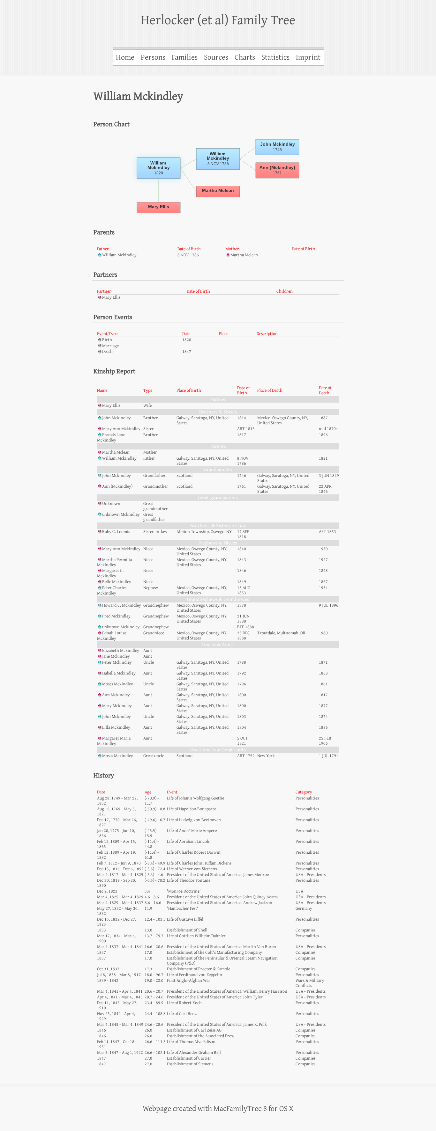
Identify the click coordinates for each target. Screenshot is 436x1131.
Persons (153, 57)
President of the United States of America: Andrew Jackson (219, 902)
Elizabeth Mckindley (120, 650)
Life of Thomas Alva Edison (191, 1041)
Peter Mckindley (117, 662)
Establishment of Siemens (190, 1064)
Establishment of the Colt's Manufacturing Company (214, 952)
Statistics (275, 57)
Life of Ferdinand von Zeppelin (194, 974)
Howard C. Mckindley (121, 605)
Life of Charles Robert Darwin (194, 852)
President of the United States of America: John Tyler (215, 997)
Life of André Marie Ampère (192, 830)
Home (125, 57)
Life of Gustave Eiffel (185, 919)
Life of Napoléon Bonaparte (191, 809)
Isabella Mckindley (119, 673)
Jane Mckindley (116, 656)
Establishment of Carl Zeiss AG (194, 1030)
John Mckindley (116, 417)
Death (107, 351)
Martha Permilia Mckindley (114, 562)
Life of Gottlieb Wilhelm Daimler (196, 935)
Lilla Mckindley (116, 727)
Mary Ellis (111, 297)
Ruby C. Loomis (116, 531)
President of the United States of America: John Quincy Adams (222, 897)
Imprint (308, 57)
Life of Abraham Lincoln (189, 841)
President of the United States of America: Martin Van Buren (221, 946)
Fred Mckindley (116, 616)
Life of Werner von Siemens (192, 869)
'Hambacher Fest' (182, 908)
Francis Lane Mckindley (111, 437)
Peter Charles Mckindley (111, 590)
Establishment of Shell (187, 930)
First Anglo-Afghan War (188, 980)
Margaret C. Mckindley (110, 573)
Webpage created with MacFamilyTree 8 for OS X (218, 1108)
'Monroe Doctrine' (184, 891)
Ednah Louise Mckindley (111, 636)
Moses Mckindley (117, 684)
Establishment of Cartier (189, 1058)
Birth (107, 339)
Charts (245, 57)
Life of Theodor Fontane (188, 880)
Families (185, 57)
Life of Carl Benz (182, 1013)
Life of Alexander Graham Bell (194, 1052)
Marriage (110, 345)
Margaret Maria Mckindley (114, 741)
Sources (216, 57)
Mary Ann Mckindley (121, 428)
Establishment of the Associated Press (200, 1036)
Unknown (111, 503)
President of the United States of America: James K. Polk (217, 1024)
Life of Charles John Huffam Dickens (199, 863)
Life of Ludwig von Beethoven (194, 819)
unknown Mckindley (121, 514)
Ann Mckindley (116, 694)
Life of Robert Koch (184, 1002)
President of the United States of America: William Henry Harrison (227, 991)
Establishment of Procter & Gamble (198, 969)
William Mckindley (119, 255)
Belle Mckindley (116, 581)
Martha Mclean (244, 255)
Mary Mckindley (117, 705)
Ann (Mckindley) (117, 486)
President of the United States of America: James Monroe (218, 874)
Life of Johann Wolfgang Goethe (195, 798)
